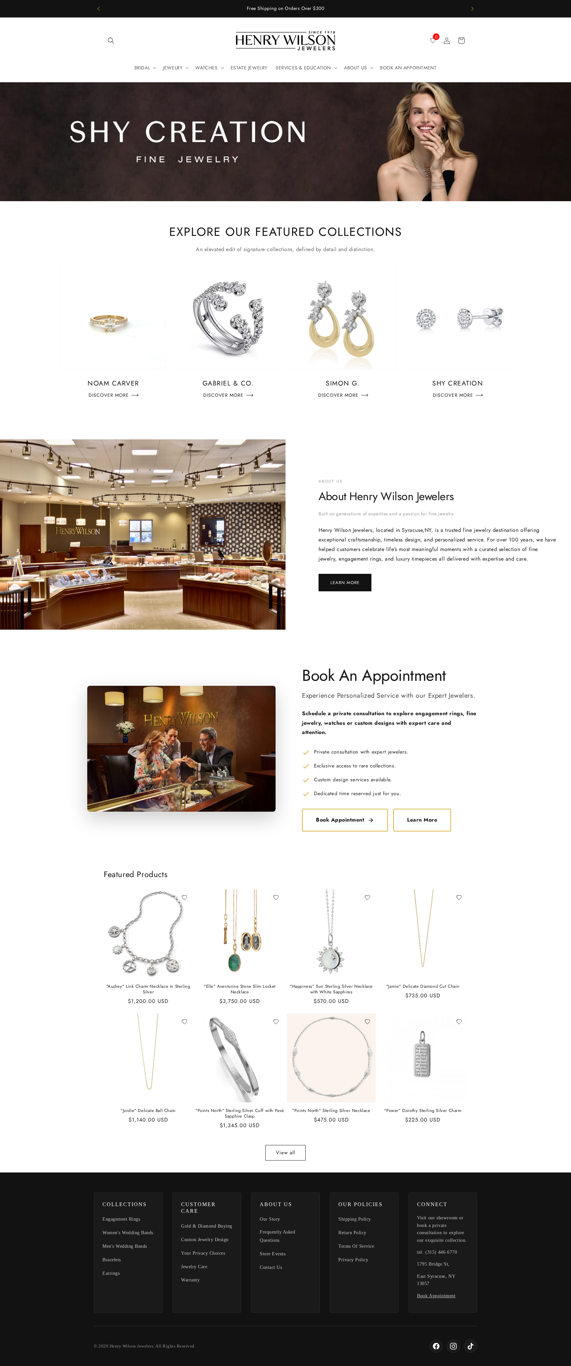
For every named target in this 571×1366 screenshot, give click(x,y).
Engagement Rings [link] (121, 1219)
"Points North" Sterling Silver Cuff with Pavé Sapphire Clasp (239, 1113)
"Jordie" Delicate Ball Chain (148, 1111)
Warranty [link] (190, 1279)
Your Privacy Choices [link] (203, 1253)
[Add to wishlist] (184, 897)
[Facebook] (436, 1346)
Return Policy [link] (352, 1232)
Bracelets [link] (111, 1259)
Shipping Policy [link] (354, 1219)
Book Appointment (340, 820)
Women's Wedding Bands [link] (127, 1232)
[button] (111, 40)
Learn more (345, 582)
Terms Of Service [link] (356, 1246)
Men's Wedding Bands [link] (124, 1246)
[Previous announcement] (98, 8)
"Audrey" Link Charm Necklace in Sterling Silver (148, 989)
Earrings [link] (111, 1273)
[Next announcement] (472, 8)
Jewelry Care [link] (194, 1266)
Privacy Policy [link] (353, 1259)
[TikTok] (470, 1346)
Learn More (422, 820)
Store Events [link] (273, 1253)
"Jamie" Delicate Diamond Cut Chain (422, 986)
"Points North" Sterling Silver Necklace (331, 1111)
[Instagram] (453, 1346)
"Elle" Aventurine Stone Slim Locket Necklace (240, 989)
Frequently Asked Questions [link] (277, 1236)
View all (285, 1152)
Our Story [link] (270, 1219)
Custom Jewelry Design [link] (205, 1239)
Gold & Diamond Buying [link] (206, 1226)
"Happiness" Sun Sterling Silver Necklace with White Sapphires (331, 989)
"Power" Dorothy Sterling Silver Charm (422, 1111)
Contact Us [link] (271, 1267)
